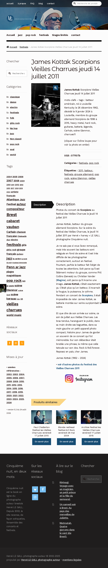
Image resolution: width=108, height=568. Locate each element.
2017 (12, 188)
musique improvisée (19, 263)
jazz (20, 35)
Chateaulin (21, 236)
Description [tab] (40, 204)
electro (14, 107)
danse (13, 102)
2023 (8, 399)
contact (50, 3)
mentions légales (71, 559)
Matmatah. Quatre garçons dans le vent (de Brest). (67, 530)
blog (41, 3)
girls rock (15, 123)
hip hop (14, 128)
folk (12, 118)
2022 (20, 395)
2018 (16, 188)
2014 (8, 388)
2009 (22, 181)
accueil (9, 3)
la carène (17, 259)
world (13, 154)
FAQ (32, 3)
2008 (16, 180)
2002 (9, 374)
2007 (9, 180)
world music (14, 315)
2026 (9, 402)
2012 (17, 184)
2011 (80, 170)
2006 (20, 176)
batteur (88, 170)
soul (12, 149)
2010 (8, 185)
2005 (14, 176)
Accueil (10, 35)
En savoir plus (41, 441)
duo (8, 240)
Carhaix (11, 232)
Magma (61, 280)
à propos (22, 3)
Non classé (15, 139)
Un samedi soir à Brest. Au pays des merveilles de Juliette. (68, 511)
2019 (21, 188)
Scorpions (87, 295)
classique (15, 97)
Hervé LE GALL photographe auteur (40, 559)
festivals (44, 35)
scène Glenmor (79, 178)
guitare (20, 254)
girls (24, 245)
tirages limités (60, 35)
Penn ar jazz (15, 267)
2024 (8, 192)
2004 (9, 176)
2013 (21, 185)
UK (21, 299)
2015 (8, 188)
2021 (15, 395)
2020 (9, 395)
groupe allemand (83, 174)
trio (18, 299)
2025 (21, 399)
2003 (15, 374)
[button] (55, 87)
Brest (11, 214)
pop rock (31, 35)
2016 (20, 388)
